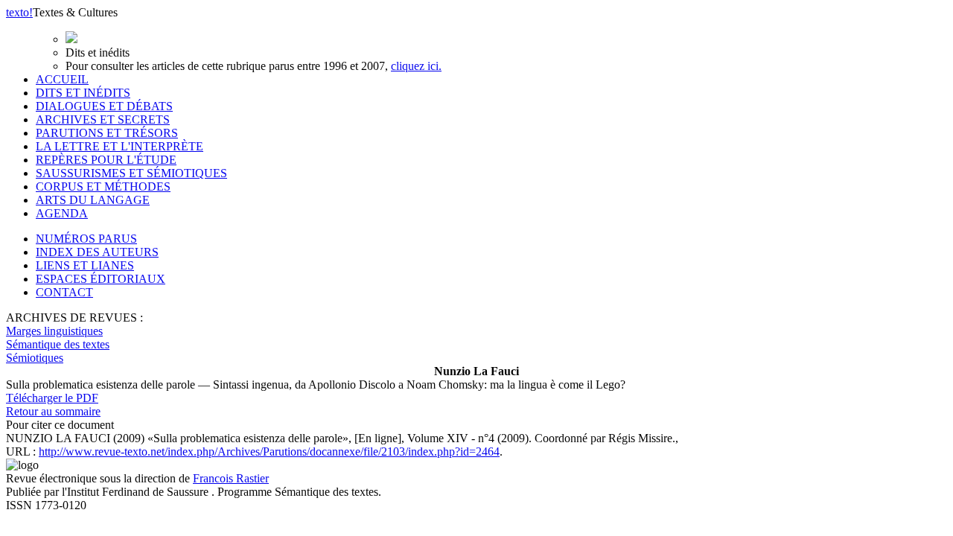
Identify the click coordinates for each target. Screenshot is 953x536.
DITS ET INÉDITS (83, 92)
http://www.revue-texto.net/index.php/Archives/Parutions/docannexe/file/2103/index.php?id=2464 (269, 451)
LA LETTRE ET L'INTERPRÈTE (119, 146)
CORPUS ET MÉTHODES (103, 186)
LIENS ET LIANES (85, 265)
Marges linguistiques (54, 331)
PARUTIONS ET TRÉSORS (107, 133)
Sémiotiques (34, 357)
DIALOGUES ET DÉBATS (104, 106)
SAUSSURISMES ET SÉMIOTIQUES (131, 173)
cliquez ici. (416, 66)
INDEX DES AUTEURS (97, 252)
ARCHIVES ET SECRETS (103, 119)
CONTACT (64, 292)
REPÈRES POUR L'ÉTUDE (106, 159)
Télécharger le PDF (52, 398)
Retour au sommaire (53, 411)
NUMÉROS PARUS (86, 238)
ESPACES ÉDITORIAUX (100, 278)
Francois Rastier (231, 478)
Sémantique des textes (57, 344)
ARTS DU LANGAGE (93, 200)
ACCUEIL (62, 79)
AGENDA (62, 213)
